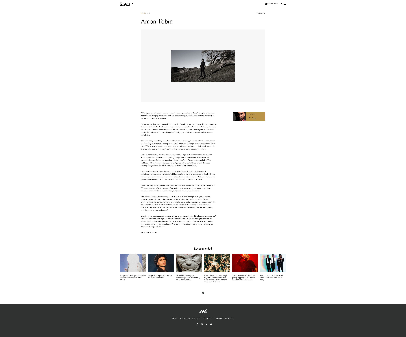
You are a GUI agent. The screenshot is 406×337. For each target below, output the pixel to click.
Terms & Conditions (224, 318)
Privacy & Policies (181, 318)
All (148, 13)
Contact (208, 318)
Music (143, 13)
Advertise (197, 318)
